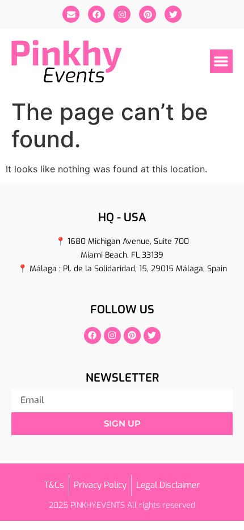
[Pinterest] (147, 14)
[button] (221, 61)
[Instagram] (122, 14)
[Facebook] (96, 14)
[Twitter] (173, 14)
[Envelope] (70, 14)
